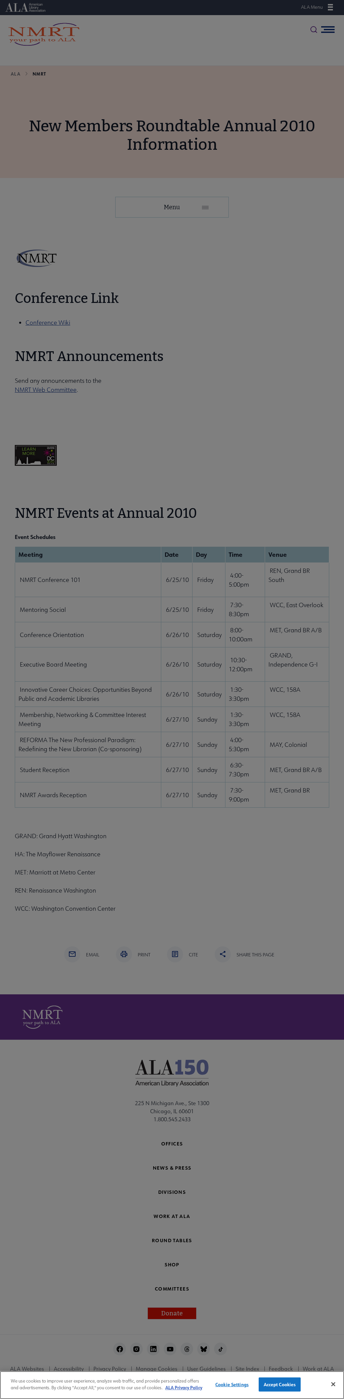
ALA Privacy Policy (183, 1387)
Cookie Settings (232, 1384)
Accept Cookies (280, 1384)
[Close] (333, 1384)
